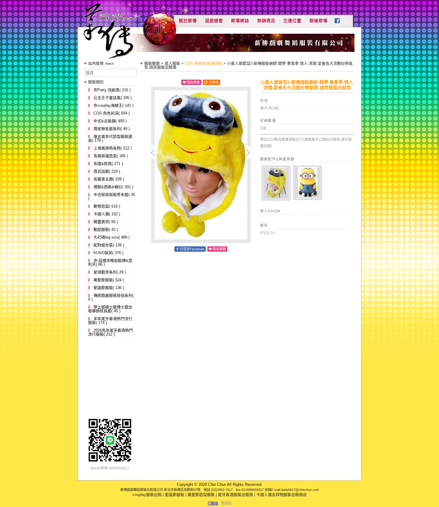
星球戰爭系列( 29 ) (109, 272)
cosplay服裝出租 (147, 494)
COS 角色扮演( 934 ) (111, 113)
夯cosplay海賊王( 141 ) (113, 105)
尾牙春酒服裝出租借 (235, 494)
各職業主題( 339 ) (108, 179)
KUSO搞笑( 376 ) (108, 253)
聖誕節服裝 (174, 494)
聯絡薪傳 (319, 18)
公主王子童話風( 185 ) (112, 98)
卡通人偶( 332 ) (106, 214)
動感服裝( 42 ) (105, 229)
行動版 (213, 503)
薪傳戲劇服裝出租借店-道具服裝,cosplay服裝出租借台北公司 (120, 31)
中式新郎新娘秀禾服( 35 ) (111, 196)
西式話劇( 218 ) (106, 171)
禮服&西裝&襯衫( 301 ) (113, 187)
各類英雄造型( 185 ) (110, 156)
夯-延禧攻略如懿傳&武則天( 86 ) (110, 262)
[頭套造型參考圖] (307, 183)
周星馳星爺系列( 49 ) (111, 129)
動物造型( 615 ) (106, 206)
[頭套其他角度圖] (276, 183)
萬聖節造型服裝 (201, 494)
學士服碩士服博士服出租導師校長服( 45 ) (110, 309)
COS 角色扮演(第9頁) (203, 63)
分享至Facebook (192, 249)
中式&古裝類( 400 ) (110, 121)
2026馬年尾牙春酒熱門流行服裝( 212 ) (110, 332)
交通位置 (292, 18)
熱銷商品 (266, 18)
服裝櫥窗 (213, 18)
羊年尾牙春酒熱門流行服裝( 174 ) (110, 320)
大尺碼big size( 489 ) (111, 237)
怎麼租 (214, 82)
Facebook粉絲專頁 (340, 18)
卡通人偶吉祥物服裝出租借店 (281, 494)
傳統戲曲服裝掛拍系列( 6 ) (110, 297)
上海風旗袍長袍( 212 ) (112, 148)
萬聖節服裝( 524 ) (108, 280)
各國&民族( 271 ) (108, 164)
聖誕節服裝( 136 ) (108, 288)
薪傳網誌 (240, 18)
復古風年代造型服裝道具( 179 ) (110, 138)
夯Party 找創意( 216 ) (112, 90)
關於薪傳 (187, 18)
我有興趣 (193, 82)
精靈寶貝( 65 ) (105, 222)
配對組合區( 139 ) (108, 245)
